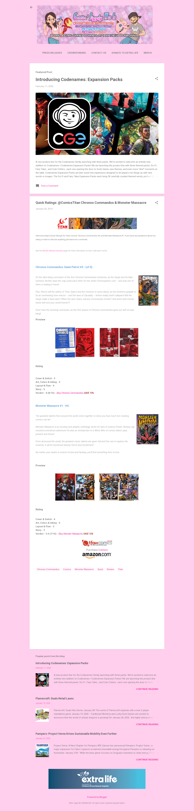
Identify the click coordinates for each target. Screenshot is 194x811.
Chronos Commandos (48, 569)
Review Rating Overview (52, 251)
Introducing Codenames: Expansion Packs (79, 79)
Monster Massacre (84, 569)
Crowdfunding (76, 52)
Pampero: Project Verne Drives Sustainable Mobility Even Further (76, 733)
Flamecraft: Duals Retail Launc (55, 698)
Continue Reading (147, 689)
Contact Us (98, 52)
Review (110, 569)
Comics (103, 549)
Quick (100, 569)
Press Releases (52, 52)
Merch (148, 52)
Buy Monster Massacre (70, 533)
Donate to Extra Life (125, 52)
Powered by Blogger (97, 797)
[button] (156, 79)
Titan (120, 569)
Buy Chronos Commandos (70, 393)
